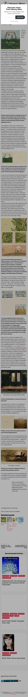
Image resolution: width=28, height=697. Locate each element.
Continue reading (14, 21)
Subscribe (20, 17)
